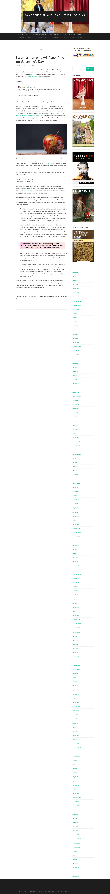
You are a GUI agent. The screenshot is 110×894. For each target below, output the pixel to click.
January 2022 (76, 487)
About (20, 34)
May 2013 (75, 863)
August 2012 (76, 876)
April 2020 (75, 557)
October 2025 (76, 309)
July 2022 (75, 462)
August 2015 (76, 764)
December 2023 (77, 396)
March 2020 (76, 561)
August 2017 (76, 677)
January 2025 (76, 342)
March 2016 (76, 735)
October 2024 (76, 354)
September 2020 (77, 541)
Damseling (21, 37)
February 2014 (76, 830)
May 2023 (75, 425)
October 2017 (76, 669)
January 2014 (76, 834)
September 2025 (77, 313)
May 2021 (75, 508)
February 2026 (76, 292)
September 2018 (77, 632)
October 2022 (76, 450)
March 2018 (76, 652)
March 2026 (76, 288)
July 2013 (75, 859)
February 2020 (76, 566)
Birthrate (57, 37)
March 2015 (76, 785)
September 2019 (77, 586)
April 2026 (75, 284)
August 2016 (76, 714)
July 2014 (75, 818)
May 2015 (75, 777)
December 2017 (77, 661)
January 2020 (76, 570)
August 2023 (76, 412)
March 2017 (76, 694)
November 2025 (77, 305)
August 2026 (76, 272)
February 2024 (76, 388)
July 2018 (75, 636)
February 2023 (76, 433)
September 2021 (77, 495)
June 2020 (75, 553)
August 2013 (76, 855)
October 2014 (76, 805)
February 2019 (76, 611)
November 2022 (77, 446)
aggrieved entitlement (30, 76)
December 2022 (77, 441)
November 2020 (77, 532)
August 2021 (76, 499)
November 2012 (77, 872)
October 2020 (76, 537)
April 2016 (75, 731)
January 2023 (76, 437)
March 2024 (76, 383)
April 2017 (75, 690)
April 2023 (75, 429)
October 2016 (76, 706)
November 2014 (77, 801)
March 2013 (76, 868)
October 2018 (76, 628)
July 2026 (75, 276)
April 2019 (75, 603)
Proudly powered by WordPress (26, 891)
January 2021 (76, 524)
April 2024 (75, 379)
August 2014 (76, 814)
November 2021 (77, 491)
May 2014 (75, 822)
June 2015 (75, 772)
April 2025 (75, 334)
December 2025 (77, 301)
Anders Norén (64, 891)
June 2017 (75, 681)
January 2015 (76, 793)
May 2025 (75, 330)
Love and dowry (69, 37)
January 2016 (76, 743)
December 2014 (77, 797)
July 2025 (75, 321)
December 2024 (77, 346)
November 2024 (77, 350)
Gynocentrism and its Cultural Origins (55, 15)
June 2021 (75, 503)
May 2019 (75, 599)
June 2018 (75, 640)
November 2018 (77, 623)
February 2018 (76, 657)
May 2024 (75, 375)
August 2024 (76, 363)
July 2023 (75, 417)
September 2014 (77, 810)
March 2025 (76, 338)
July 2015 (75, 768)
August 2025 (76, 317)
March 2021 (76, 516)
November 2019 (77, 578)
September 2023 (77, 408)
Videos (80, 37)
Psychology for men (44, 37)
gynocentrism (33, 65)
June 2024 (75, 371)
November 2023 (77, 400)
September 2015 (77, 760)
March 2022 (76, 479)
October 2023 (76, 404)
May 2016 (75, 727)
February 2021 (76, 520)
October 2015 (76, 756)
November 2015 (77, 752)
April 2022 (75, 474)
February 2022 (76, 483)
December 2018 (77, 619)
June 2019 (75, 594)
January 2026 (76, 297)
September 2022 (77, 454)
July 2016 (75, 719)
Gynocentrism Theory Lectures (35, 34)
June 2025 (75, 326)
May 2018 (75, 644)
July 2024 (75, 367)
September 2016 (77, 710)
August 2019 (76, 590)
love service (50, 163)
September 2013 (77, 851)
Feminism (30, 37)
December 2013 (77, 839)
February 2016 (76, 739)
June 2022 (75, 466)
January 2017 (76, 702)
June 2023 (75, 421)
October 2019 (76, 582)
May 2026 (75, 280)
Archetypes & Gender (75, 34)
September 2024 (77, 359)
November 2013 (77, 843)
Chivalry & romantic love (56, 34)
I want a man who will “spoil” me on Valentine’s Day (40, 60)
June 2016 (75, 723)
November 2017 (77, 665)
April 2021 (75, 512)
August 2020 (76, 545)
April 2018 (75, 648)
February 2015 (76, 789)
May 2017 (75, 685)
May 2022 (75, 470)
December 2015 (77, 748)
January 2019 (76, 615)
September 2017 (77, 673)
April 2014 (75, 826)
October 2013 (76, 847)
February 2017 (76, 698)
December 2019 (77, 574)
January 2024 (76, 392)
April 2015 (75, 781)
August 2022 (76, 458)
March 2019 (76, 607)
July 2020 (75, 549)
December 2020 (77, 528)
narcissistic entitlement (30, 190)
